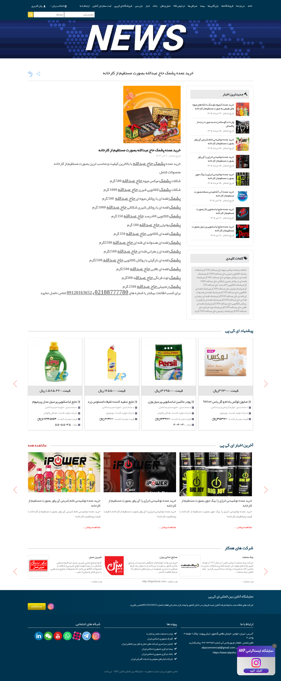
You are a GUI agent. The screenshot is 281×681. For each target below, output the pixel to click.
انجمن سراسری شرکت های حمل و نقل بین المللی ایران (147, 643)
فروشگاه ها (227, 5)
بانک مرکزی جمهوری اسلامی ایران (157, 654)
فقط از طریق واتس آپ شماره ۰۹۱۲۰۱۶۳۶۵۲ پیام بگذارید (215, 642)
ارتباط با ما (84, 5)
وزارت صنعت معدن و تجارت (159, 633)
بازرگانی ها (213, 5)
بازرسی (139, 5)
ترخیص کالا (179, 5)
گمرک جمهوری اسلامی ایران (160, 638)
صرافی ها (192, 5)
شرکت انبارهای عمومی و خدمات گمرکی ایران (152, 658)
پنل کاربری (36, 5)
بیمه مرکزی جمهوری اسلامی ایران (157, 648)
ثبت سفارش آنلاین (101, 5)
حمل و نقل (165, 5)
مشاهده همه (37, 445)
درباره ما (240, 5)
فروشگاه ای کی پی (123, 5)
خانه (250, 5)
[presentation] (15, 384)
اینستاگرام (37, 606)
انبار (147, 5)
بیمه (202, 5)
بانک (155, 5)
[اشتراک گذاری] (38, 74)
